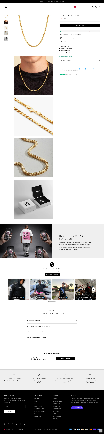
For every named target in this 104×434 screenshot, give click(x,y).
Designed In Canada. (52, 429)
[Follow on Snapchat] (24, 424)
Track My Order (39, 6)
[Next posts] (93, 289)
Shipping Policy (57, 408)
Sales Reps (56, 419)
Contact (29, 6)
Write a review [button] (65, 358)
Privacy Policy (56, 403)
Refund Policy (56, 406)
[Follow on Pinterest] (12, 424)
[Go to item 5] (6, 38)
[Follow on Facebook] (4, 424)
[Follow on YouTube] (16, 424)
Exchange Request (39, 414)
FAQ (35, 403)
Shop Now (21, 6)
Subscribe (9, 411)
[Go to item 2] (6, 22)
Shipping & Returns (39, 408)
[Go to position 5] (52, 301)
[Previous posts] (10, 289)
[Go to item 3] (6, 28)
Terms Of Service (57, 401)
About (35, 401)
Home (13, 6)
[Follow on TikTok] (20, 424)
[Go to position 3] (50, 301)
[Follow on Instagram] (8, 424)
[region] (52, 289)
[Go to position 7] (54, 301)
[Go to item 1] (6, 17)
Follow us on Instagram (52, 274)
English (85, 7)
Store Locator (37, 416)
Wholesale (56, 411)
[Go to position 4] (51, 301)
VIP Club (55, 414)
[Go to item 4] (6, 33)
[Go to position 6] (53, 301)
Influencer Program (39, 411)
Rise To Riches (57, 416)
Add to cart (80, 25)
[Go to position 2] (49, 301)
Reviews (55, 398)
